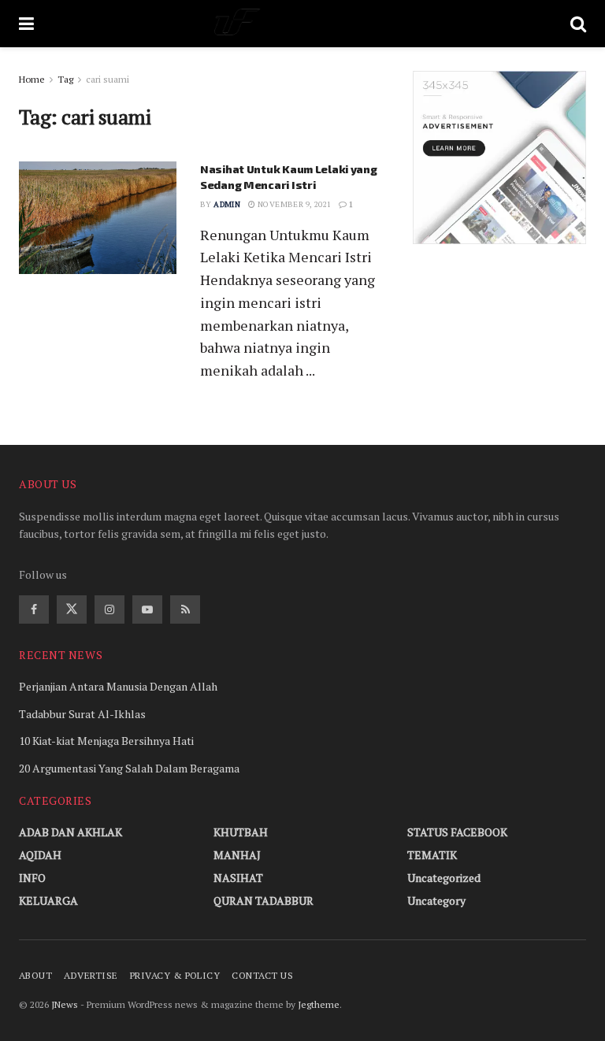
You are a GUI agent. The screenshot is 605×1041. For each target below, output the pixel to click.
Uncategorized (444, 877)
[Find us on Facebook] (34, 609)
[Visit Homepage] (302, 23)
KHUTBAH (240, 831)
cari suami (107, 79)
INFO (32, 877)
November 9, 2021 (293, 204)
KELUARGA (48, 900)
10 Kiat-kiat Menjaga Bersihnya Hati (106, 740)
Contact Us (262, 975)
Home (32, 79)
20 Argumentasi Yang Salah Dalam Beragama (129, 768)
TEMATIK (432, 854)
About (35, 975)
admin (226, 204)
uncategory (436, 900)
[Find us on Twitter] (72, 609)
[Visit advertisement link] (499, 157)
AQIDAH (40, 854)
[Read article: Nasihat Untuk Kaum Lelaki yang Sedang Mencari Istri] (97, 217)
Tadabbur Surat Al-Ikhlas (82, 713)
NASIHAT (238, 877)
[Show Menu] (26, 23)
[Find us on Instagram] (109, 609)
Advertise (90, 975)
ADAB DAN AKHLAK (70, 831)
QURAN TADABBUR (263, 900)
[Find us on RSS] (185, 609)
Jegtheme (319, 1004)
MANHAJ (237, 854)
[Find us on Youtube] (147, 609)
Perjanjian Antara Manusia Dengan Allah (118, 686)
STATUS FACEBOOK (457, 831)
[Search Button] (578, 23)
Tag (65, 79)
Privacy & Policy (175, 975)
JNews (64, 1004)
